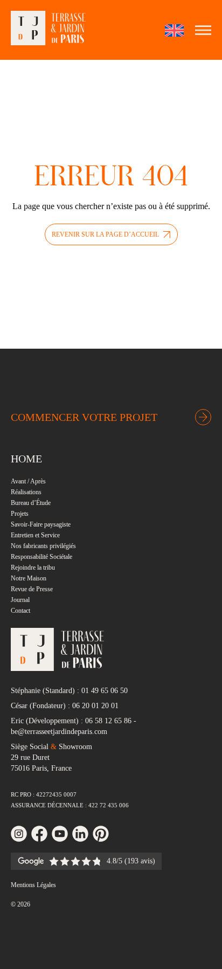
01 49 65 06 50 (104, 691)
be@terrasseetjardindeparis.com (59, 732)
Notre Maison (28, 578)
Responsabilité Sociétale (41, 556)
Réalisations (26, 492)
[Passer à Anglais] (174, 30)
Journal (20, 600)
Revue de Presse (32, 589)
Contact (20, 610)
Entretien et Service (35, 535)
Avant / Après (28, 481)
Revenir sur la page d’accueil (105, 234)
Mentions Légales (33, 885)
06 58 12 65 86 (108, 721)
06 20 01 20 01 (95, 706)
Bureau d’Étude (31, 503)
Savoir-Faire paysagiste (41, 524)
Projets (20, 513)
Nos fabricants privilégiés (43, 546)
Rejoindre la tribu (33, 567)
